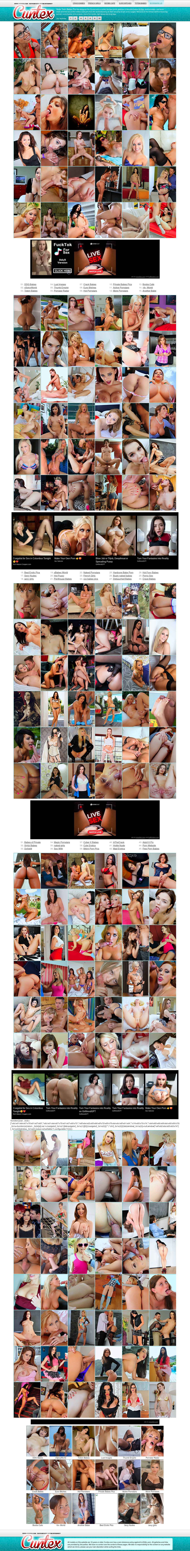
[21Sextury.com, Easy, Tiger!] (135, 709)
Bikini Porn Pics (91, 848)
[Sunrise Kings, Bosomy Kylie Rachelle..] (81, 220)
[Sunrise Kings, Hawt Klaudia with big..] (81, 709)
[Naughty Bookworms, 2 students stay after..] (27, 112)
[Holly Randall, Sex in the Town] (81, 349)
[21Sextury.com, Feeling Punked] (81, 1364)
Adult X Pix (148, 842)
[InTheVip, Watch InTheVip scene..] (135, 76)
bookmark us (156, 3)
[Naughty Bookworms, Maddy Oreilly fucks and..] (81, 313)
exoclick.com (140, 276)
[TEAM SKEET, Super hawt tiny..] (81, 1256)
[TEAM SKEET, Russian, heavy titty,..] (162, 906)
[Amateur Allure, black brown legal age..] (135, 349)
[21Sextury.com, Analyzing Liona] (81, 1400)
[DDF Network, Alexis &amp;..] (27, 1256)
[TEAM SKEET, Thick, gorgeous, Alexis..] (162, 1050)
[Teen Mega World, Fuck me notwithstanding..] (27, 421)
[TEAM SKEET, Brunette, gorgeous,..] (54, 1050)
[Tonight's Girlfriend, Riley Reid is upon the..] (162, 673)
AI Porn (141, 9)
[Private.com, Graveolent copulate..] (54, 1220)
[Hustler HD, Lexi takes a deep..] (81, 1184)
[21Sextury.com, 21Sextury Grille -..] (54, 637)
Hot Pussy (59, 575)
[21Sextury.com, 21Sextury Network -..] (162, 1328)
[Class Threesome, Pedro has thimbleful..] (54, 220)
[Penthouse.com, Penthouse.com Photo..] (162, 148)
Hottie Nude (119, 845)
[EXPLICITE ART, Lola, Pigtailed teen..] (81, 1050)
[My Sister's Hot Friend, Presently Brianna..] (27, 942)
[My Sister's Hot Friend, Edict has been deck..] (108, 942)
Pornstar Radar (61, 290)
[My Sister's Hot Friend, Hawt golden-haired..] (54, 871)
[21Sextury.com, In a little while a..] (108, 492)
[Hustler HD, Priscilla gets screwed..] (54, 148)
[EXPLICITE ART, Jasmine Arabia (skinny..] (108, 220)
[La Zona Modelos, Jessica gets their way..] (108, 978)
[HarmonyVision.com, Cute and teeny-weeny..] (54, 906)
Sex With (58, 848)
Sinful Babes (30, 845)
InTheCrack (118, 842)
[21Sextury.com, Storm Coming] (135, 1328)
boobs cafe (109, 3)
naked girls (59, 845)
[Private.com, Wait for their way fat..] (135, 1184)
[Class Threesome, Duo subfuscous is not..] (81, 871)
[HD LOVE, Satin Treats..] (54, 385)
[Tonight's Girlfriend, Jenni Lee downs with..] (108, 456)
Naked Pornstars (91, 572)
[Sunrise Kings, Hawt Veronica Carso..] (54, 313)
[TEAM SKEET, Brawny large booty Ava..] (162, 601)
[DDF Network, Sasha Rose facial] (162, 220)
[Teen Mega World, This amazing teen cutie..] (54, 601)
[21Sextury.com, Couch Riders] (135, 781)
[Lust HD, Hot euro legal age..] (135, 220)
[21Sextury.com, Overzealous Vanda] (108, 1328)
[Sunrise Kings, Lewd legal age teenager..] (162, 112)
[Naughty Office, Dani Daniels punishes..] (162, 76)
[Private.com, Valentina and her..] (162, 492)
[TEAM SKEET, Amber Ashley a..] (27, 1184)
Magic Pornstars (62, 842)
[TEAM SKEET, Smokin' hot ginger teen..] (27, 1148)
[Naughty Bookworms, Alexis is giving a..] (27, 1328)
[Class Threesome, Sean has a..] (27, 745)
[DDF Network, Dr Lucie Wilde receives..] (81, 1220)
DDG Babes (30, 284)
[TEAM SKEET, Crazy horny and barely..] (108, 1220)
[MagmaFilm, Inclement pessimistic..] (27, 601)
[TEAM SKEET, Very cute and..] (135, 1050)
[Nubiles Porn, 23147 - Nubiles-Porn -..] (27, 673)
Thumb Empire (61, 287)
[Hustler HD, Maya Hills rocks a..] (108, 745)
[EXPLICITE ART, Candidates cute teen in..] (27, 1220)
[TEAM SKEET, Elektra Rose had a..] (162, 1014)
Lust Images (60, 284)
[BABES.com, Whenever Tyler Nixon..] (27, 709)
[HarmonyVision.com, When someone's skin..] (108, 673)
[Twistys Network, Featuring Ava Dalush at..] (135, 492)
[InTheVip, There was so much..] (54, 492)
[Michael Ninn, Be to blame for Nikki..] (81, 745)
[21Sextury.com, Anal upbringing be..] (162, 781)
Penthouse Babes (63, 578)
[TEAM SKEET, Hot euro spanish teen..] (135, 601)
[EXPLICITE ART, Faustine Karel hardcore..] (54, 421)
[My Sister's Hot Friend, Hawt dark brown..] (135, 906)
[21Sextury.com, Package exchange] (81, 601)
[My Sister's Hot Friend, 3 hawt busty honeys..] (81, 978)
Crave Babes (149, 578)
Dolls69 (28, 848)
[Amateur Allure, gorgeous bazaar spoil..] (27, 1292)
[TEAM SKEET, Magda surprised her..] (54, 1148)
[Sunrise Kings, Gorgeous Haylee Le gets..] (54, 40)
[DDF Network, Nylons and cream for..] (108, 1292)
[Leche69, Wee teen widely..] (54, 112)
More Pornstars (120, 290)
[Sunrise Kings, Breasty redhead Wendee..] (27, 76)
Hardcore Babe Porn (123, 572)
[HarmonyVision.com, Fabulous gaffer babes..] (54, 745)
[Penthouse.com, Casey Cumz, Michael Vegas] (54, 673)
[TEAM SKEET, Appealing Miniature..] (108, 1148)
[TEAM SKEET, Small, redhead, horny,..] (54, 349)
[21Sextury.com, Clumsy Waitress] (54, 1364)
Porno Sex (148, 575)
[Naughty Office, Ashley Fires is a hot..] (135, 1148)
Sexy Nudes (30, 575)
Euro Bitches (89, 287)
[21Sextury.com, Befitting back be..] (108, 781)
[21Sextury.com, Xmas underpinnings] (54, 1400)
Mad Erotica (119, 848)
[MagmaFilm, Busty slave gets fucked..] (162, 1256)
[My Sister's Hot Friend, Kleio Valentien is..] (135, 978)
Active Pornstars (121, 287)
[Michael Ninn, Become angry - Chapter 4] (81, 112)
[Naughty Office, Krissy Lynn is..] (162, 871)
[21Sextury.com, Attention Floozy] (108, 709)
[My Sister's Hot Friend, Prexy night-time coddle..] (162, 349)
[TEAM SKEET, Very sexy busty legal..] (108, 1256)
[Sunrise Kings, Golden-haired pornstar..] (54, 456)
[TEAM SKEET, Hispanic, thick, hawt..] (108, 76)
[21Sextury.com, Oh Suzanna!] (162, 1400)
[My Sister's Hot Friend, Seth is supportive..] (27, 637)
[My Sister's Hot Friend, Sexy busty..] (54, 978)
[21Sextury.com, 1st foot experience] (27, 1364)
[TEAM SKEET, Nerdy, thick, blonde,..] (162, 1148)
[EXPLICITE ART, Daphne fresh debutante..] (81, 456)
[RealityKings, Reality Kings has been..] (27, 906)
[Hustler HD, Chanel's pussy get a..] (54, 709)
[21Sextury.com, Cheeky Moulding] (108, 184)
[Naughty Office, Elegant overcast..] (135, 112)
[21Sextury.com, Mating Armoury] (108, 1400)
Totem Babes (30, 290)
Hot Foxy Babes (150, 572)
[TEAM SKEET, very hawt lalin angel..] (27, 1014)
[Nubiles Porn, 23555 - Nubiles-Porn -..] (81, 1014)
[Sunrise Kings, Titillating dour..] (81, 1148)
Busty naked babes (122, 575)
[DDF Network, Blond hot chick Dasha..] (162, 709)
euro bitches (125, 3)
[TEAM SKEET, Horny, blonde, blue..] (27, 456)
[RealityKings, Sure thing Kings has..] (27, 871)
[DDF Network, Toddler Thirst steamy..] (54, 1014)
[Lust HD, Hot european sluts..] (108, 349)
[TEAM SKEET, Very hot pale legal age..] (27, 1050)
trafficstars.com (153, 276)
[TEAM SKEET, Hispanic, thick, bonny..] (54, 76)
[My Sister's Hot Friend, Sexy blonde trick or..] (108, 906)
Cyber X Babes (90, 842)
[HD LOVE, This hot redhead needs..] (162, 1292)
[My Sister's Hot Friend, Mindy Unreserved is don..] (81, 906)
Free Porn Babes (151, 848)
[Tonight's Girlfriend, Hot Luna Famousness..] (108, 871)
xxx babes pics (90, 578)
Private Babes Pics (122, 284)
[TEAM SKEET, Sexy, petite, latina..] (27, 492)
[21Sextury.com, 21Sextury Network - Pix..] (135, 421)
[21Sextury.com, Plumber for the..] (135, 1364)
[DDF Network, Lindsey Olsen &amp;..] (54, 1256)
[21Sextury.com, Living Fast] (108, 313)
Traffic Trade (126, 1547)
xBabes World (61, 572)
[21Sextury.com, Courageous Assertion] (162, 1364)
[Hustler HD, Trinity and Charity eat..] (81, 40)
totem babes (140, 3)
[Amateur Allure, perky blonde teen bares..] (135, 1220)
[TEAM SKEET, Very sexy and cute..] (135, 385)
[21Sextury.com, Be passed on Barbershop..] (54, 781)
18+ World (148, 287)
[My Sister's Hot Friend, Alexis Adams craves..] (162, 942)
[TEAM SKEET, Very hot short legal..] (27, 184)
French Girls (89, 575)
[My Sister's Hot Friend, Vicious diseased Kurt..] (108, 1014)
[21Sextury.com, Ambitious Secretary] (135, 1400)
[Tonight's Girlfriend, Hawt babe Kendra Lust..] (135, 637)
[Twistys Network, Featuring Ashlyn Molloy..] (27, 385)
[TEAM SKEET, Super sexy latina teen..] (162, 456)
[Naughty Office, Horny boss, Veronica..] (162, 421)
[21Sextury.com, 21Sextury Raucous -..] (135, 184)
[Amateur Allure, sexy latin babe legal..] (27, 148)
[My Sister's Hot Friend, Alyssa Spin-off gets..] (135, 1256)
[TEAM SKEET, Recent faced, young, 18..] (135, 456)
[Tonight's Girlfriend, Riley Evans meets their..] (135, 745)
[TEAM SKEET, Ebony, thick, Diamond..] (135, 673)
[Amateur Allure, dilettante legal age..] (135, 148)
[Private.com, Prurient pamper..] (162, 978)
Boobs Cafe (148, 284)
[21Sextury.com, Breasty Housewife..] (27, 781)
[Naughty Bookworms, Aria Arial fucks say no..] (162, 40)
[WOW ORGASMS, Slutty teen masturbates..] (81, 148)
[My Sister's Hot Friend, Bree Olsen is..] (54, 1292)
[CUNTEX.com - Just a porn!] (34, 10)
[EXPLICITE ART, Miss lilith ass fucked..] (108, 148)
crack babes (79, 3)
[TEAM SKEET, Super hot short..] (162, 1220)
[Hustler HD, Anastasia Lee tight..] (54, 184)
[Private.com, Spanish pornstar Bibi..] (162, 385)
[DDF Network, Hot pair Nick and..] (135, 1292)
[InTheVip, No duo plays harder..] (81, 637)
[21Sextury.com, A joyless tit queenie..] (27, 1400)
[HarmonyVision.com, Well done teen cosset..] (81, 76)
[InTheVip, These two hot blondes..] (27, 349)
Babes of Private (32, 842)
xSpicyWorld (30, 287)
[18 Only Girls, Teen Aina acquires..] (162, 745)
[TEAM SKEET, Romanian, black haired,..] (135, 40)
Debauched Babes (122, 578)
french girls (94, 3)
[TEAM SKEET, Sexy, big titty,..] (54, 1184)
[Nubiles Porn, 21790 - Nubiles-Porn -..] (162, 313)
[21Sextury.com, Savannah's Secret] (108, 1364)
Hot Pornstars (90, 290)
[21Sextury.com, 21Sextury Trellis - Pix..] (108, 40)
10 (99, 18)
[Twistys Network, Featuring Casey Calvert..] (108, 637)
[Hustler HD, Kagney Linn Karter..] (27, 220)
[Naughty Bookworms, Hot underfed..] (27, 40)
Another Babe (149, 290)
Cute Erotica (89, 845)
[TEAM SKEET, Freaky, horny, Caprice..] (108, 1050)
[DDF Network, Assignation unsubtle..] (54, 1328)
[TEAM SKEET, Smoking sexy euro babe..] (81, 1292)
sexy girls (29, 578)
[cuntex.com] (42, 1540)
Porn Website (149, 845)
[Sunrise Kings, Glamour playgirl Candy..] (135, 313)
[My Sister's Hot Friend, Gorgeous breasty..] (54, 942)
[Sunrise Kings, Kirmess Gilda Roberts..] (81, 421)
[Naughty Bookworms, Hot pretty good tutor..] (108, 601)
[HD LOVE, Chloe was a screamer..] (108, 112)
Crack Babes (89, 284)
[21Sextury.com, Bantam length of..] (81, 1328)
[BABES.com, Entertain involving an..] (108, 1184)
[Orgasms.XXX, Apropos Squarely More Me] (81, 385)
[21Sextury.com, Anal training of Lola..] (81, 492)
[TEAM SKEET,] (162, 1184)
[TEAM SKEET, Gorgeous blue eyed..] (135, 1014)
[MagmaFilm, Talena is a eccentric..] (27, 313)
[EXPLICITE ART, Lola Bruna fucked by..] (135, 871)
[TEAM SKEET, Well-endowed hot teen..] (108, 421)
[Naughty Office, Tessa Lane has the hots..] (81, 781)
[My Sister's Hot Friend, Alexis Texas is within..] (27, 978)
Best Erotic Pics (32, 572)
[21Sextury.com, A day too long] (162, 184)
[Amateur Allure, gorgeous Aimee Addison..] (162, 637)
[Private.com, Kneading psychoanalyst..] (81, 184)
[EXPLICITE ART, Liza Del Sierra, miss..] (108, 385)
